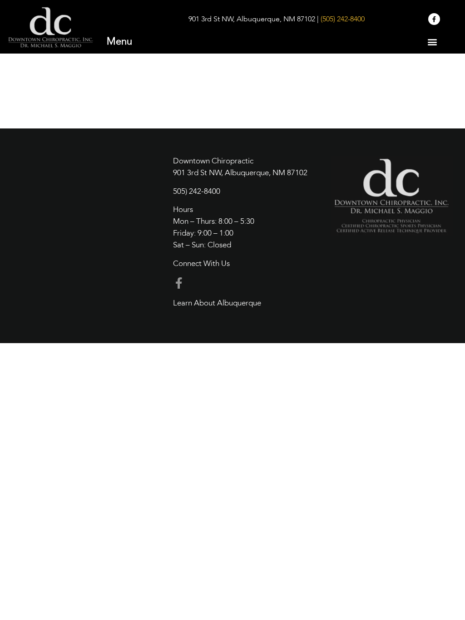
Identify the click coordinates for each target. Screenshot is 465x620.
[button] (432, 41)
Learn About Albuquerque (217, 303)
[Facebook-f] (434, 19)
